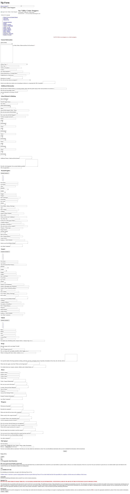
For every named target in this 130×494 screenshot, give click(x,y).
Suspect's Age (3, 374)
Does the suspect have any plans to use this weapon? (12, 430)
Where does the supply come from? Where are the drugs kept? (14, 364)
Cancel (2, 491)
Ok (1, 459)
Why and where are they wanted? (8, 226)
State (2, 339)
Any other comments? (5, 438)
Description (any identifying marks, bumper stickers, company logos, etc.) (16, 340)
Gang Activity (4, 238)
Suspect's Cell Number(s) (6, 284)
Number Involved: (5, 173)
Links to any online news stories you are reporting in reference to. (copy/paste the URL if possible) (22, 83)
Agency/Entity (4, 42)
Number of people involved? (7, 116)
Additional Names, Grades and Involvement (10, 158)
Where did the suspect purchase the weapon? (10, 427)
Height (2, 194)
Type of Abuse (4, 389)
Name (2, 118)
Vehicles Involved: (5, 320)
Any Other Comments (5, 246)
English (4, 23)
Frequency (3, 391)
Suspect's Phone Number (6, 213)
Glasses (2, 203)
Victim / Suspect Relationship (7, 381)
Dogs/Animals (4, 229)
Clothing (2, 211)
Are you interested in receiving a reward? (9, 92)
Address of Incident (5, 67)
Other (2, 108)
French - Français (7, 28)
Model (2, 331)
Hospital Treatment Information (7, 396)
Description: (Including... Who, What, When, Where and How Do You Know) (18, 45)
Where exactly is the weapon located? (9, 415)
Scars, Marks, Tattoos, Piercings (7, 206)
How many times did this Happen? (8, 115)
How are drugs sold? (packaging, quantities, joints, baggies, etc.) (14, 351)
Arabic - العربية (6, 27)
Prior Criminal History (5, 236)
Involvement (3, 138)
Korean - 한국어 (7, 32)
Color (2, 335)
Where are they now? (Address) (7, 217)
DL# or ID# (3, 215)
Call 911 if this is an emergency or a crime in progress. (65, 37)
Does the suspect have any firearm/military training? (12, 435)
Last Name (3, 184)
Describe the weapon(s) (6, 409)
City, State (3, 103)
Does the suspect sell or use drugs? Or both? (10, 346)
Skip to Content (4, 6)
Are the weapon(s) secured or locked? (9, 420)
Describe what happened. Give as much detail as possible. (13, 166)
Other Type (3, 66)
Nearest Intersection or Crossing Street (9, 73)
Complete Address (4, 222)
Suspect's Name (4, 372)
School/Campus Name (5, 101)
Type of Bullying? (4, 98)
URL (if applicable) (5, 167)
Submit (65, 451)
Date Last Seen (4, 234)
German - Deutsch (7, 29)
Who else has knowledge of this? (8, 90)
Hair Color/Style (4, 197)
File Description (4, 443)
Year (2, 333)
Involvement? (3, 123)
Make (2, 329)
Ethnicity (2, 188)
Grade (2, 120)
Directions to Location (5, 78)
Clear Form (5, 18)
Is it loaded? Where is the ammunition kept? (10, 418)
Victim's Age (3, 378)
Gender (2, 191)
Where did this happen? (6, 105)
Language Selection (7, 22)
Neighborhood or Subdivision (7, 75)
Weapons (2, 307)
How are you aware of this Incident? (8, 112)
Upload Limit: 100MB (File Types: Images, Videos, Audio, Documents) (16, 445)
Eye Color (3, 201)
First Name (3, 182)
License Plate (3, 337)
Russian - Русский (7, 34)
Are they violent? (4, 231)
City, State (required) (5, 71)
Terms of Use (6, 19)
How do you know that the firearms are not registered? (12, 423)
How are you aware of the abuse (7, 384)
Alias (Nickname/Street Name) (7, 264)
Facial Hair (3, 199)
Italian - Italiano (6, 31)
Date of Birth (3, 209)
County (2, 69)
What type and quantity (5, 406)
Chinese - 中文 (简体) (8, 25)
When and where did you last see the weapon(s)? (11, 412)
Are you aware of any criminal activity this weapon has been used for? (16, 433)
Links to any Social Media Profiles (8, 243)
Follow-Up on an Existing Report (10, 17)
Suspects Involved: (5, 251)
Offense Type (4, 64)
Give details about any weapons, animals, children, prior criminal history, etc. (17, 367)
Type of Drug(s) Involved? (6, 349)
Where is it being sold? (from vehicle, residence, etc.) (12, 352)
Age (1, 207)
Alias (2, 186)
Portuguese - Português (8, 33)
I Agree (2, 456)
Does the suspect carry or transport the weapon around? (12, 425)
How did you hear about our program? (9, 80)
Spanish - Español (7, 24)
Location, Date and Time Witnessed (8, 387)
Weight (2, 195)
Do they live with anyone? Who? (8, 220)
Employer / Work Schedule (6, 240)
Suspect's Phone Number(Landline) (8, 288)
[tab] (65, 40)
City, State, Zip (4, 218)
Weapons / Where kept (5, 228)
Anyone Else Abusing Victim (7, 392)
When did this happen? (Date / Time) (8, 110)
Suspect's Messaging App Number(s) (8, 286)
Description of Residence (6, 224)
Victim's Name (4, 376)
